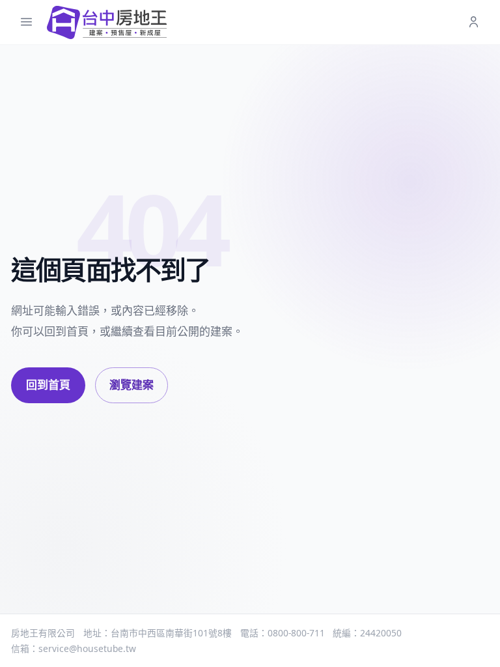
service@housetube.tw (87, 648)
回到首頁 (48, 384)
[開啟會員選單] (473, 22)
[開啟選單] (26, 22)
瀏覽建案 (131, 384)
